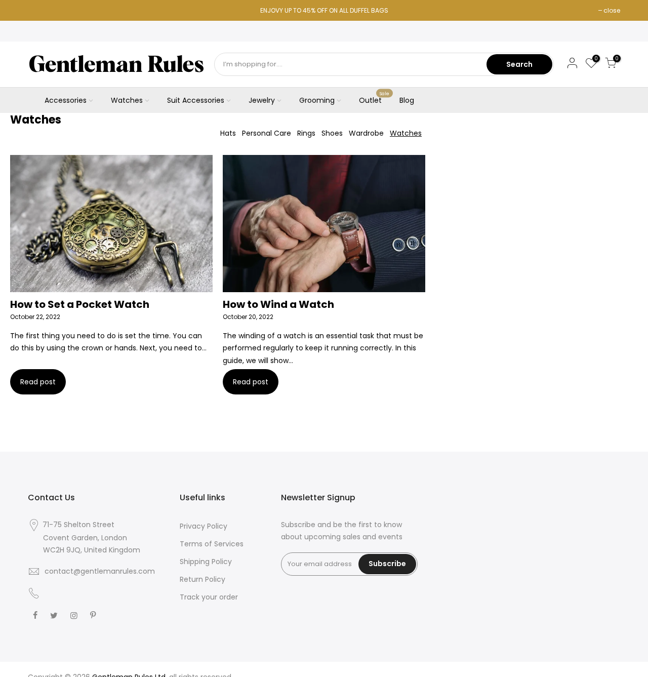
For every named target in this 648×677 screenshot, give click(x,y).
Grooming (317, 100)
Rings (306, 133)
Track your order (209, 597)
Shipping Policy (206, 561)
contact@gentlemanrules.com (100, 571)
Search (519, 64)
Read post (38, 382)
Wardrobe (366, 133)
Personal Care (266, 133)
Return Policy (202, 579)
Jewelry (262, 100)
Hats (228, 133)
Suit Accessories (195, 100)
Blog (406, 100)
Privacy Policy (203, 526)
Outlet (374, 98)
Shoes (332, 133)
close (611, 10)
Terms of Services (212, 544)
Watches (127, 100)
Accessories (66, 100)
